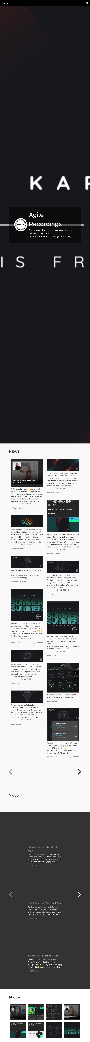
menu (5, 3)
